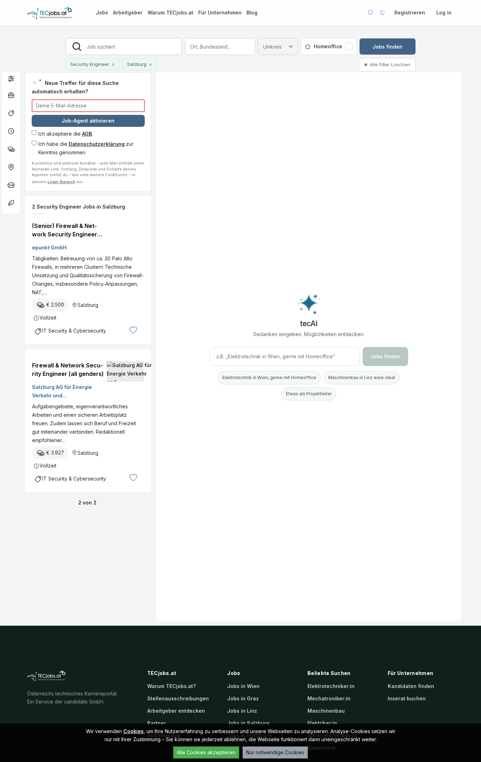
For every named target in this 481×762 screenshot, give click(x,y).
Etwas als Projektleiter (309, 393)
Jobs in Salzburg (248, 723)
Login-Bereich (61, 181)
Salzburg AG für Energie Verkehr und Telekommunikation (62, 392)
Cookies (133, 731)
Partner (156, 723)
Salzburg (87, 305)
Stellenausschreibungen (178, 698)
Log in (443, 13)
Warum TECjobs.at (170, 13)
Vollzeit (47, 318)
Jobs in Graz (243, 698)
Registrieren (409, 13)
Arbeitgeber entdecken (176, 711)
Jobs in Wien (243, 686)
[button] (11, 78)
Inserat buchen (407, 698)
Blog (251, 13)
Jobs (102, 13)
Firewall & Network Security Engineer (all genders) (68, 369)
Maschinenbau (326, 711)
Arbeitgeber (128, 13)
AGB (87, 134)
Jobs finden (387, 47)
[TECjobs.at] (55, 13)
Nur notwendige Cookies (275, 752)
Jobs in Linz (242, 711)
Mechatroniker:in (328, 698)
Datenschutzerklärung (97, 144)
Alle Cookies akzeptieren (206, 752)
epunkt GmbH (49, 247)
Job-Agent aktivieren (88, 121)
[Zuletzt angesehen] (382, 12)
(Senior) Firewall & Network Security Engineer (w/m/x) (64, 230)
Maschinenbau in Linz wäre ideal (361, 377)
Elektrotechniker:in (331, 686)
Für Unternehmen (220, 13)
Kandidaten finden (411, 686)
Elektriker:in (322, 723)
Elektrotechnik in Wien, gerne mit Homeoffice (269, 377)
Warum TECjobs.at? (171, 686)
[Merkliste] (370, 12)
